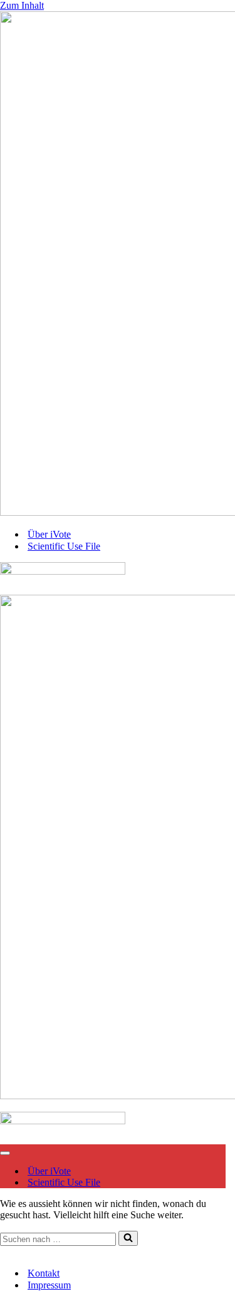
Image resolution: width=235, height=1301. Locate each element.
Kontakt (16, 1251)
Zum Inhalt (22, 5)
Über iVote (49, 534)
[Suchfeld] (128, 1238)
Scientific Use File (64, 546)
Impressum (58, 1251)
